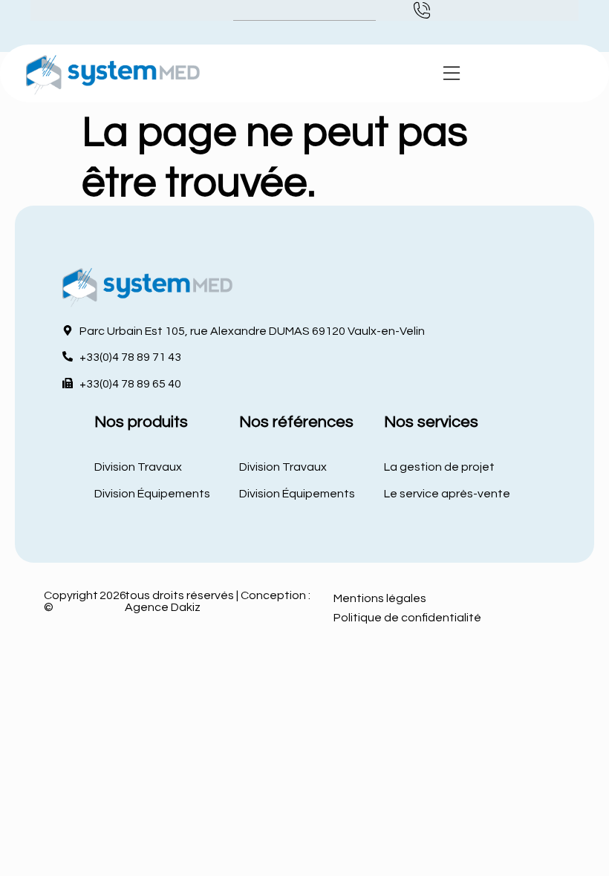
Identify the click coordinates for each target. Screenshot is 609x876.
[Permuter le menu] (451, 73)
